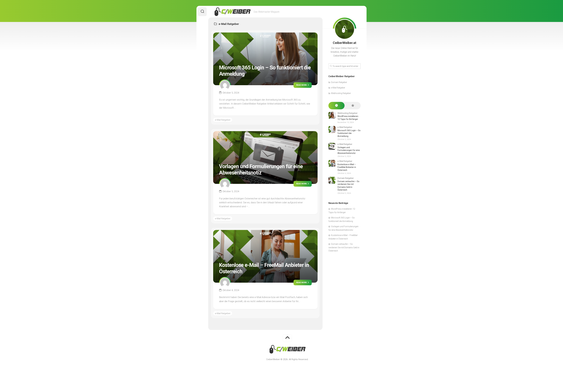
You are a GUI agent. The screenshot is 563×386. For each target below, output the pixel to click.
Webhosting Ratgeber (341, 93)
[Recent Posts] (336, 105)
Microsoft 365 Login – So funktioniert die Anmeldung (349, 133)
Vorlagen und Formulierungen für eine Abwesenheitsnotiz (261, 169)
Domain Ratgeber (339, 82)
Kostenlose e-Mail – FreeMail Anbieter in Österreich (347, 167)
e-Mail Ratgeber (222, 120)
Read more (301, 85)
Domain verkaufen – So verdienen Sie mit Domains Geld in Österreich (343, 247)
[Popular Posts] (353, 105)
